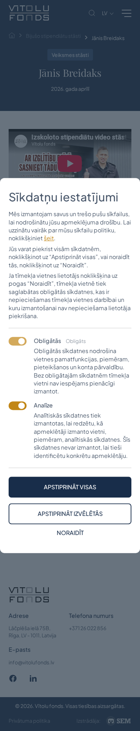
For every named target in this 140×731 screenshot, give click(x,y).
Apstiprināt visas (70, 487)
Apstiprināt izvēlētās (70, 513)
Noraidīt (70, 533)
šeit (49, 238)
